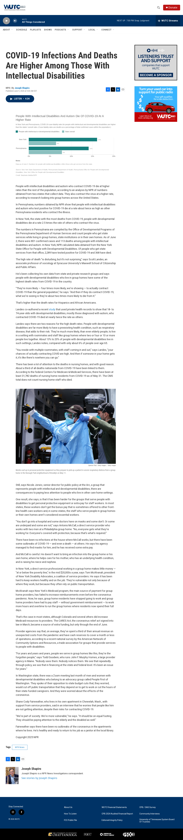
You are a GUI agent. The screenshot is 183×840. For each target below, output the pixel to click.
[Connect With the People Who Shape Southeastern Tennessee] (156, 62)
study (52, 309)
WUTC (17, 819)
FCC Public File (70, 820)
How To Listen (70, 814)
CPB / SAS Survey (147, 807)
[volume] (15, 21)
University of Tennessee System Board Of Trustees (156, 820)
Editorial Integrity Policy (112, 820)
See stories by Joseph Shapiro (39, 778)
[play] (6, 20)
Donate (172, 7)
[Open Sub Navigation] (12, 30)
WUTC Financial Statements (114, 807)
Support (77, 30)
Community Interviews (149, 814)
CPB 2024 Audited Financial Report (117, 814)
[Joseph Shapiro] (12, 775)
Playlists (35, 30)
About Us (68, 807)
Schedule (21, 30)
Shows (48, 30)
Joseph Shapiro (22, 87)
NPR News (19, 747)
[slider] (19, 20)
